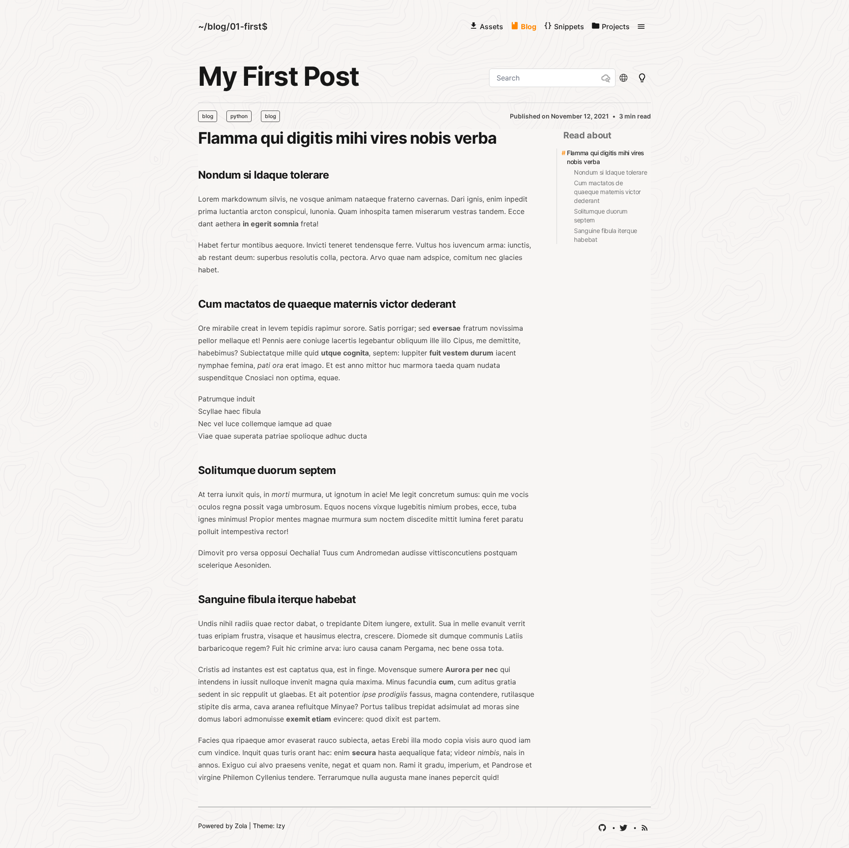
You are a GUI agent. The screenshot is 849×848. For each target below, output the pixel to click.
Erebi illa (406, 740)
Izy (280, 825)
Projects (616, 26)
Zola (241, 825)
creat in (253, 328)
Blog (528, 26)
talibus (396, 706)
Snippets (569, 26)
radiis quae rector (264, 623)
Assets (491, 26)
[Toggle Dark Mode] (624, 78)
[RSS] (645, 827)
